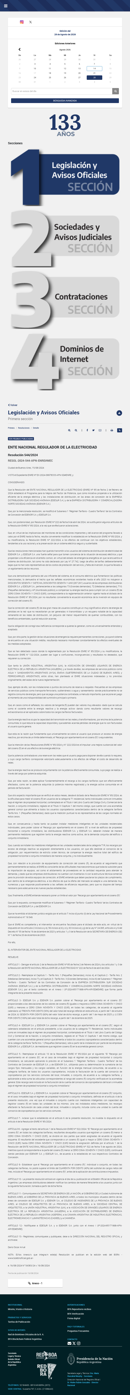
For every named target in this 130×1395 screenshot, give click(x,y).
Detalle (36, 428)
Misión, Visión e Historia (20, 1309)
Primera (11, 428)
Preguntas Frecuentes (78, 1330)
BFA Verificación (75, 1313)
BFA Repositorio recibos (79, 1309)
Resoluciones (23, 428)
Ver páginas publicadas (21, 438)
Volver (13, 405)
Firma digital (73, 1318)
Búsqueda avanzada (65, 100)
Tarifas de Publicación (19, 1321)
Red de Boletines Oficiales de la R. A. (26, 1334)
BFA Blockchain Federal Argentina (25, 1338)
